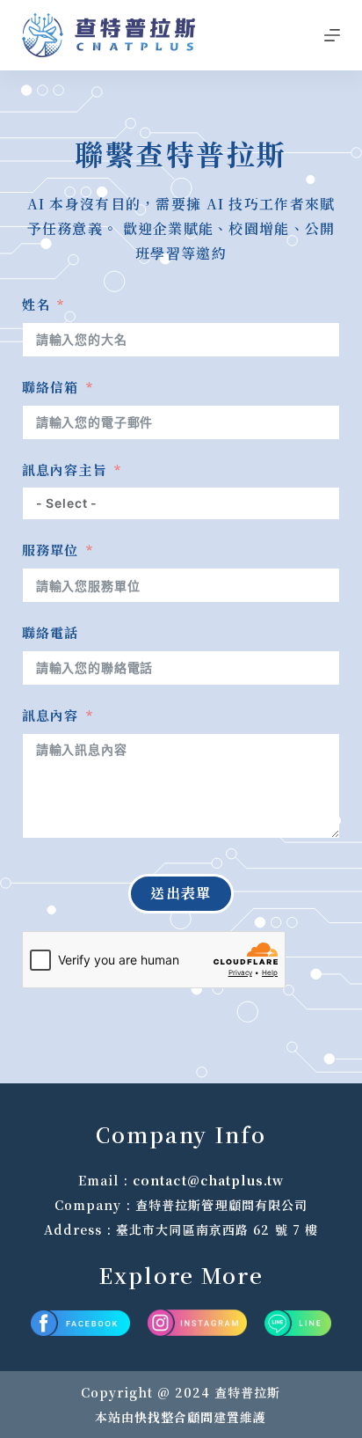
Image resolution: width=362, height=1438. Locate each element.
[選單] (332, 35)
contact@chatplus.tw (208, 1180)
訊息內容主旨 (64, 469)
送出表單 (180, 893)
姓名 (36, 304)
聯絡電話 (50, 632)
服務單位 (50, 549)
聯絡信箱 (50, 387)
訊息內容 (50, 715)
